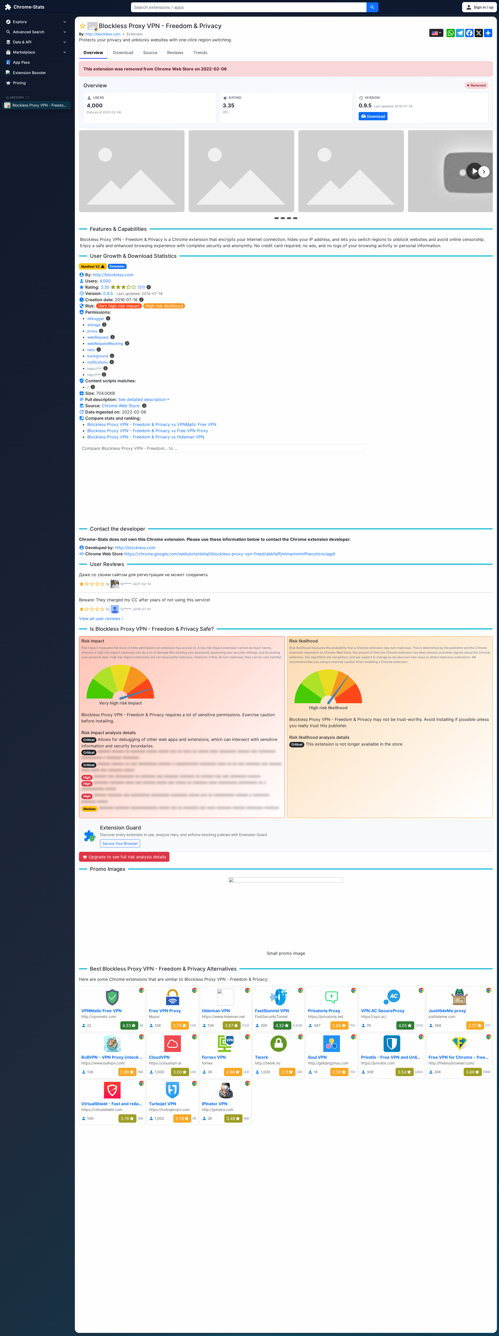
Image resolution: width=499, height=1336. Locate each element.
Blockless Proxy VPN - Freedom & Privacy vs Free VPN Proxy (147, 430)
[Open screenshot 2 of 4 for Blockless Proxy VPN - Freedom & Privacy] (241, 171)
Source (150, 52)
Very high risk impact (119, 305)
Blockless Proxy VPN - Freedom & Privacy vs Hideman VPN (145, 436)
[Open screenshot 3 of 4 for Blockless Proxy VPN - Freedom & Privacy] (351, 171)
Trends (200, 52)
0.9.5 (108, 293)
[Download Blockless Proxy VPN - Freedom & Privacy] (422, 107)
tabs (91, 349)
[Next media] (484, 171)
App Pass (21, 62)
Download (123, 52)
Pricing (19, 83)
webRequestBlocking (105, 343)
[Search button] (372, 7)
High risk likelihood (164, 305)
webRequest (98, 337)
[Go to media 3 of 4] (289, 218)
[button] (479, 7)
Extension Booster (29, 72)
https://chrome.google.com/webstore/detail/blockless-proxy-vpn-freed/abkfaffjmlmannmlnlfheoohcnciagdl (229, 553)
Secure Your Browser (120, 843)
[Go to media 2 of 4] (283, 218)
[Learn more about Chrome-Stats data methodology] (144, 405)
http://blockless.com (103, 34)
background (97, 356)
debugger (95, 318)
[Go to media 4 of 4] (295, 218)
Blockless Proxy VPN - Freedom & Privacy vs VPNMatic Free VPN (151, 424)
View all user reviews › (101, 618)
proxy (92, 331)
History (20, 97)
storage (93, 325)
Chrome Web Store (120, 405)
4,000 (105, 281)
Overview (93, 52)
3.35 (123, 287)
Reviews (175, 52)
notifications (97, 362)
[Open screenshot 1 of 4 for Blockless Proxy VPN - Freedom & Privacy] (132, 171)
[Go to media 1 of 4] (276, 218)
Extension (135, 34)
